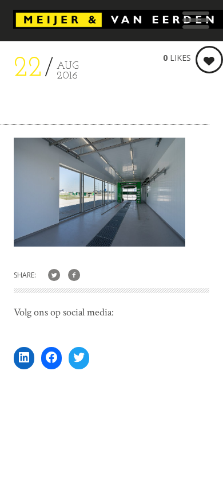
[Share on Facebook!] (74, 275)
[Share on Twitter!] (54, 275)
